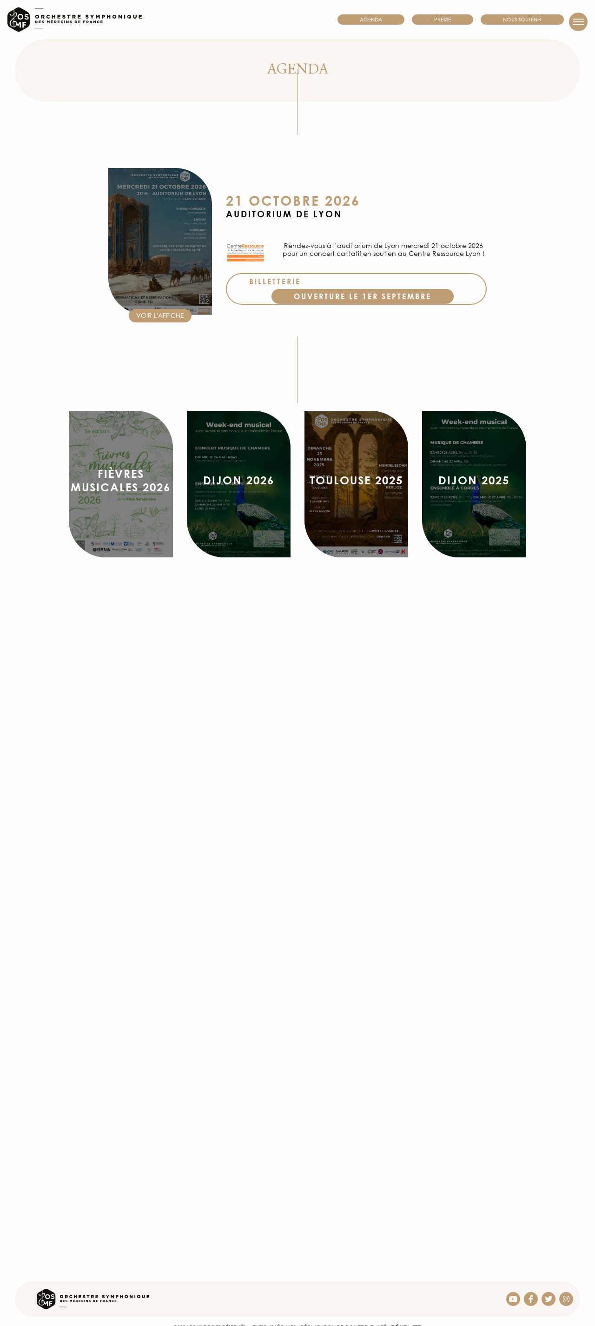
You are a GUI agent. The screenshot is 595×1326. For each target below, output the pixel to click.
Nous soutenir (522, 19)
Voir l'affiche (160, 315)
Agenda (371, 19)
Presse (442, 19)
